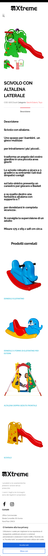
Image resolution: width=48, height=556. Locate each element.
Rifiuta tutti (24, 551)
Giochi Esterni (32, 102)
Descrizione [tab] (25, 112)
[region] (24, 540)
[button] (41, 550)
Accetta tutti (24, 545)
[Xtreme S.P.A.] (24, 8)
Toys (40, 102)
